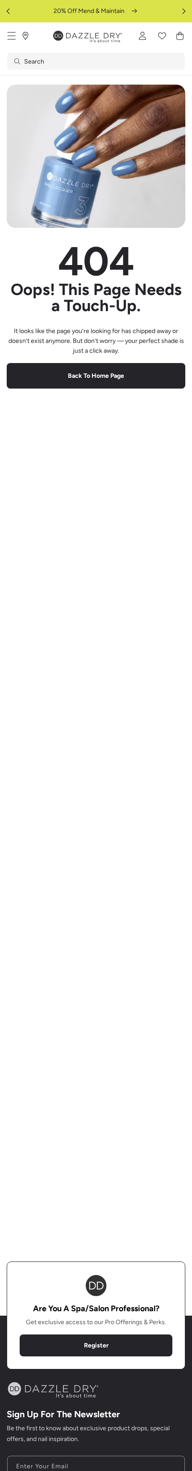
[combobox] (96, 61)
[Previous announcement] (8, 11)
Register (96, 1345)
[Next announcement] (184, 11)
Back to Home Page (96, 376)
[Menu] (11, 36)
